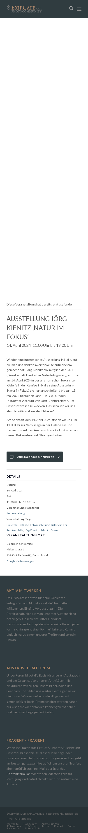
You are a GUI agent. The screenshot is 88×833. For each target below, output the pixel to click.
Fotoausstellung (40, 525)
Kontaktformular (18, 774)
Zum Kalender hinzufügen (35, 457)
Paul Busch (24, 818)
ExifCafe (24, 525)
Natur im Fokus (49, 530)
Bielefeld (12, 525)
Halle (20, 530)
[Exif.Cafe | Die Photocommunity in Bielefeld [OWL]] (36, 9)
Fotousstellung (16, 513)
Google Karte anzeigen (20, 561)
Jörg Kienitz (31, 530)
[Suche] (69, 9)
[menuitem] (69, 9)
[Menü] (79, 9)
